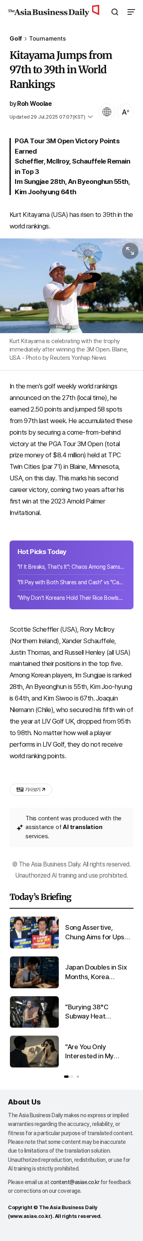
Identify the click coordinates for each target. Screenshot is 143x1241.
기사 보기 (28, 789)
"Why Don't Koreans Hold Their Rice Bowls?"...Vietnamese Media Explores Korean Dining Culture (71, 598)
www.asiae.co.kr (30, 1216)
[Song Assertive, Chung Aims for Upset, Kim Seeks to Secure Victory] (34, 947)
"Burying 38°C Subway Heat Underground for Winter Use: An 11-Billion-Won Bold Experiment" (92, 1012)
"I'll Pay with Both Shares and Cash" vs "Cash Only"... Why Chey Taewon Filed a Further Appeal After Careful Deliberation (71, 582)
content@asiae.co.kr (75, 1182)
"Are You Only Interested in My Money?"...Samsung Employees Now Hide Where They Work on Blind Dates (96, 1052)
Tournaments (47, 39)
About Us (24, 1102)
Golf (16, 39)
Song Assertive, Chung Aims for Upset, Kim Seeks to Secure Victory (99, 932)
